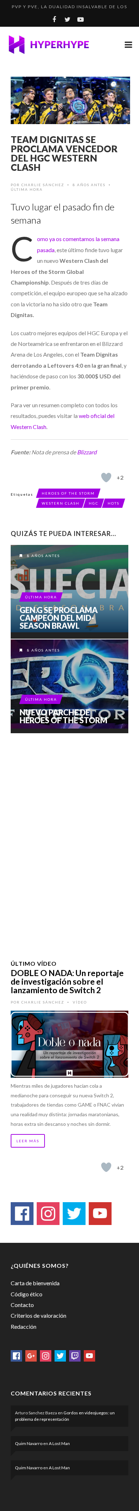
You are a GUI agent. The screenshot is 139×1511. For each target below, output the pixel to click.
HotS (113, 503)
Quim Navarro (28, 1443)
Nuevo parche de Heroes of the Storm (63, 716)
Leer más (27, 1141)
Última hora (27, 189)
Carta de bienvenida (35, 1283)
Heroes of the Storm (68, 493)
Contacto (22, 1304)
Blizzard (87, 452)
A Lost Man (59, 1443)
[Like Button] (106, 477)
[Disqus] (69, 837)
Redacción (23, 1326)
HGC (93, 503)
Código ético (26, 1294)
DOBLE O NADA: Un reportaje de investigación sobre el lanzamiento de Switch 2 (67, 981)
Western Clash (60, 503)
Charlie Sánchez (42, 185)
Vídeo (80, 1002)
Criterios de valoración (38, 1315)
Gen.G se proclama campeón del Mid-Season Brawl (59, 618)
